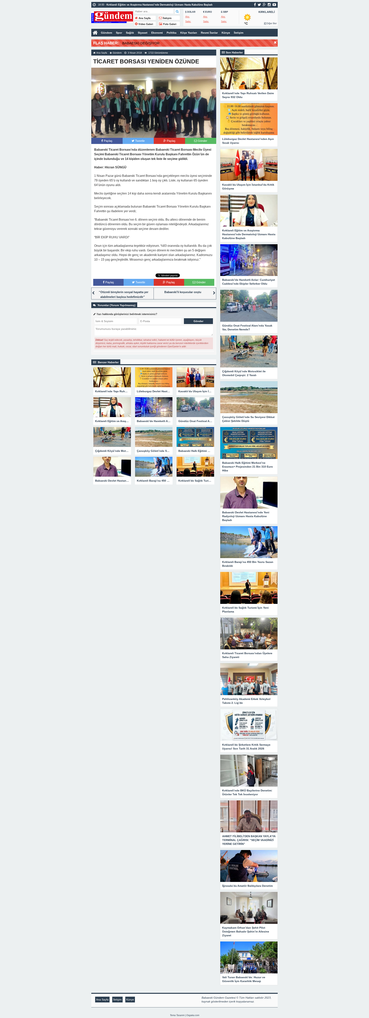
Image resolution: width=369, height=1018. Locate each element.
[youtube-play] (274, 4)
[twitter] (259, 4)
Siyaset (142, 32)
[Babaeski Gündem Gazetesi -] (112, 17)
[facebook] (255, 4)
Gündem (106, 32)
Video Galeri (145, 24)
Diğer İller (271, 23)
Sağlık (130, 32)
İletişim (167, 18)
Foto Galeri (169, 24)
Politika (171, 32)
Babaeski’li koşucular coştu (184, 292)
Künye (226, 32)
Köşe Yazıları (188, 32)
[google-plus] (264, 4)
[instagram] (269, 4)
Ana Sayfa (144, 18)
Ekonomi (157, 32)
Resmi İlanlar (209, 32)
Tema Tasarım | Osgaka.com (184, 1015)
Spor (119, 32)
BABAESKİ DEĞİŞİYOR (141, 43)
